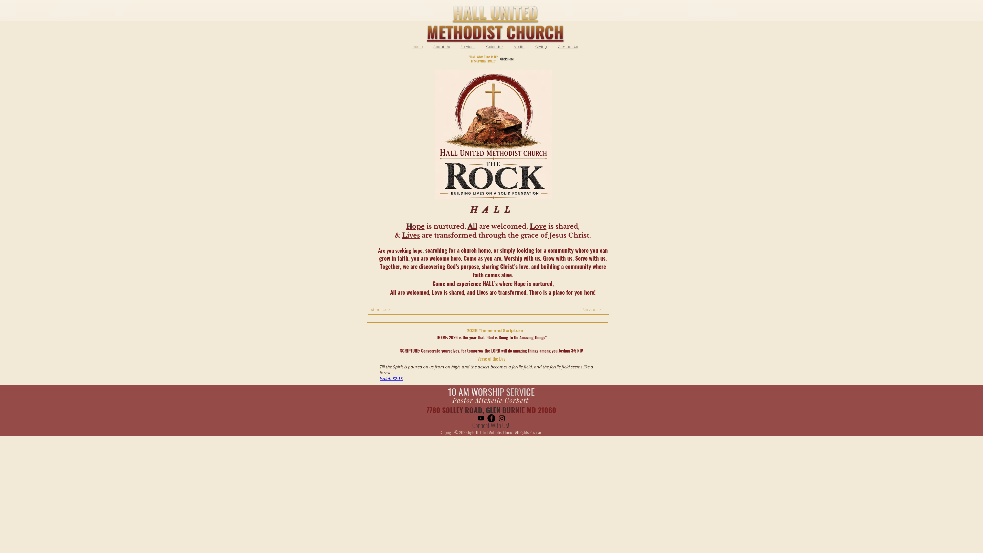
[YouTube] (481, 418)
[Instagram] (502, 418)
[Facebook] (491, 418)
